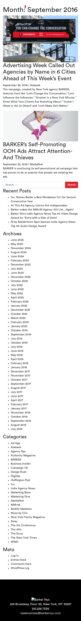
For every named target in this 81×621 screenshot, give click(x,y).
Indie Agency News (23, 488)
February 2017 (19, 404)
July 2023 (17, 268)
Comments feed (21, 564)
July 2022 (17, 285)
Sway (14, 521)
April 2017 (17, 400)
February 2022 (20, 301)
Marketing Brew (21, 492)
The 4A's (16, 529)
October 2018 (19, 342)
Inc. (13, 484)
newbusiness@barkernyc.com (40, 613)
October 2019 (19, 330)
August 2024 (19, 252)
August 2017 (18, 388)
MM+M (15, 505)
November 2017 (20, 375)
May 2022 (17, 293)
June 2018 (17, 351)
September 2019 (21, 334)
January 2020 (19, 326)
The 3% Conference (23, 525)
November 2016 (20, 412)
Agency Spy (18, 451)
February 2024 (20, 260)
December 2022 (20, 277)
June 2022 (17, 289)
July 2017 (16, 392)
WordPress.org (20, 568)
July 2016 (16, 429)
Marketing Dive (20, 496)
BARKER (16, 459)
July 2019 (16, 338)
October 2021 (19, 314)
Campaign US (19, 468)
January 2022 (19, 305)
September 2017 (21, 384)
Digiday (15, 476)
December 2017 (20, 371)
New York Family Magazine (28, 517)
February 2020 (20, 322)
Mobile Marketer (21, 509)
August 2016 (18, 425)
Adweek (35, 85)
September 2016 (21, 421)
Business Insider (21, 463)
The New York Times (24, 537)
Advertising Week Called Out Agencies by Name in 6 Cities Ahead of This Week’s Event (39, 72)
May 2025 (17, 244)
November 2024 (21, 248)
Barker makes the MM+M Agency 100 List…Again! (42, 209)
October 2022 (19, 281)
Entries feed (18, 560)
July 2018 (16, 347)
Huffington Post (20, 480)
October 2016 (19, 416)
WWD (14, 542)
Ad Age (15, 443)
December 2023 (21, 264)
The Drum (17, 533)
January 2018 (19, 367)
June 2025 (17, 240)
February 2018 (19, 363)
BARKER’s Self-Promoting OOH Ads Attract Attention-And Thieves (37, 151)
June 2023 (17, 273)
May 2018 (17, 355)
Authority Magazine (23, 455)
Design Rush (18, 472)
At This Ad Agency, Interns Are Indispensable (39, 205)
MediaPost (36, 164)
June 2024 (17, 256)
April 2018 (17, 359)
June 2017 (17, 396)
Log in (15, 555)
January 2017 (19, 408)
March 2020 (18, 318)
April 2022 (17, 297)
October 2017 (19, 379)
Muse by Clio (19, 513)
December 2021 (20, 310)
